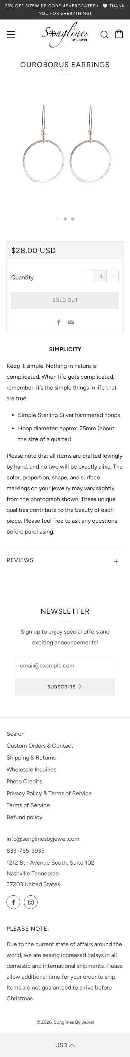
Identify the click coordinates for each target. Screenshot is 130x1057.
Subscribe (61, 687)
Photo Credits (24, 781)
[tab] (57, 219)
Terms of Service (28, 805)
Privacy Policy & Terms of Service (49, 793)
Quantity (22, 277)
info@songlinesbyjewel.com (42, 838)
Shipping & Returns (31, 757)
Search (15, 733)
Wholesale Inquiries (31, 769)
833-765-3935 (25, 850)
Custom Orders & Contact (39, 745)
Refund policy (24, 817)
